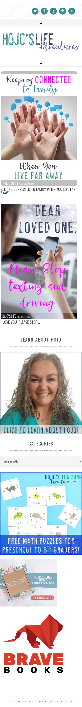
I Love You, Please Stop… (20, 322)
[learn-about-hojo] (41, 432)
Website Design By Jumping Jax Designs (51, 701)
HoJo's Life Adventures (41, 41)
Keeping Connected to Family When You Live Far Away (38, 190)
